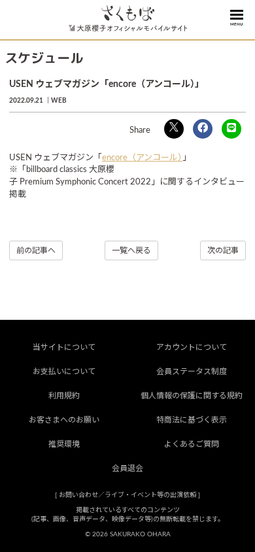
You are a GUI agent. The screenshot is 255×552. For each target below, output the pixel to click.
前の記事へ (36, 250)
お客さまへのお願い (64, 420)
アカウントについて (191, 347)
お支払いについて (64, 371)
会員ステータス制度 (191, 371)
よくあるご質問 (191, 444)
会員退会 (127, 468)
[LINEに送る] (231, 129)
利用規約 (64, 396)
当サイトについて (64, 347)
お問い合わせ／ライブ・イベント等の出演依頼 (127, 495)
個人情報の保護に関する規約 (192, 396)
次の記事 (223, 250)
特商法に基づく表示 (191, 420)
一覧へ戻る (131, 250)
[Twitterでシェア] (174, 129)
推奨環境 (64, 444)
